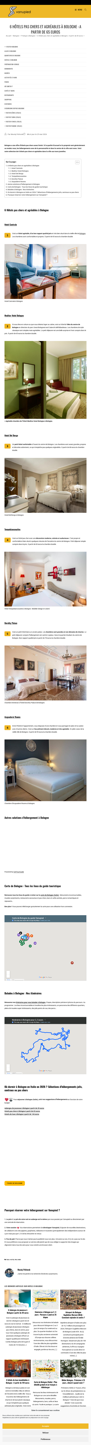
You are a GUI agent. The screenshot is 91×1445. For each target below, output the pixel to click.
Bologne (82, 233)
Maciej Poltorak (17, 134)
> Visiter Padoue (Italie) (13, 126)
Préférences (45, 1439)
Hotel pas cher (15, 1259)
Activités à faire (11, 77)
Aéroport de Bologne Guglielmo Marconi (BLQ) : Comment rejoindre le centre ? (73, 1315)
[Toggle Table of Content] (76, 162)
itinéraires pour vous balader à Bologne (31, 1002)
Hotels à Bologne (11, 60)
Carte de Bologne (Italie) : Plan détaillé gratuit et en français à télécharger (45, 1385)
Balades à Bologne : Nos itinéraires (21, 189)
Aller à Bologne (10, 51)
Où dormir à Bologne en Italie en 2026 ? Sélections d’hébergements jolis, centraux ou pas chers (43, 192)
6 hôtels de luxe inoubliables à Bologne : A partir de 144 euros (17, 1381)
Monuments (9, 69)
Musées (7, 73)
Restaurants (9, 95)
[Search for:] (84, 9)
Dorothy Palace (17, 179)
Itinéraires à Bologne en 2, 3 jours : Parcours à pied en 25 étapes (45, 1315)
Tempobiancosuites (18, 176)
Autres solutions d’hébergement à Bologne (24, 184)
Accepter (45, 1426)
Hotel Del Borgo (17, 174)
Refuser (46, 1433)
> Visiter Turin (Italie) (13, 117)
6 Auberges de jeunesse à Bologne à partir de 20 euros (18, 1311)
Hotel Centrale (17, 168)
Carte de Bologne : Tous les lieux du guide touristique (28, 187)
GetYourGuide (19, 872)
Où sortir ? (9, 86)
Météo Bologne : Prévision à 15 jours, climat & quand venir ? (73, 1381)
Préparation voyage (12, 64)
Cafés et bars (9, 91)
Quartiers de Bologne (12, 55)
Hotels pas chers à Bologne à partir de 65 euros (22, 1111)
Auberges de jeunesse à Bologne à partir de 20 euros (24, 1108)
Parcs (7, 82)
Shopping (8, 99)
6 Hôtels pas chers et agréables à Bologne (23, 166)
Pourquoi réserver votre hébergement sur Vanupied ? (27, 195)
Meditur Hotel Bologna (20, 171)
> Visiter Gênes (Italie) (13, 113)
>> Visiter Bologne (11, 46)
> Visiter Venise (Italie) (13, 121)
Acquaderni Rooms (18, 182)
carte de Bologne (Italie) (50, 895)
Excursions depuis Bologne (14, 108)
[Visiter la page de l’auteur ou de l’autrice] (9, 1273)
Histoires (8, 104)
